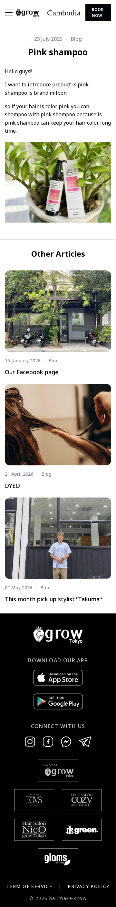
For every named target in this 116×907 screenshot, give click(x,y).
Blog (76, 38)
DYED (12, 485)
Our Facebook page (32, 372)
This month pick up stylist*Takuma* (54, 599)
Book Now (97, 12)
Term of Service (29, 886)
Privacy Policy (89, 886)
